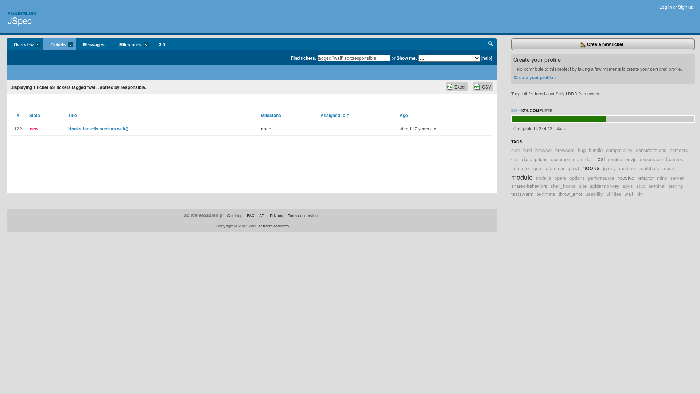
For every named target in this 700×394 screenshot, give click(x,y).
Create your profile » (535, 77)
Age (404, 115)
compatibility (619, 150)
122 (18, 128)
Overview (20, 44)
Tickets (54, 44)
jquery (609, 168)
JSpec (20, 20)
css (515, 159)
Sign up (685, 7)
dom (589, 159)
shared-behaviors (529, 185)
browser (543, 150)
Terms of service (303, 215)
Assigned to (335, 115)
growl (573, 168)
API (262, 215)
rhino (662, 177)
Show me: (407, 58)
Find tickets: (303, 58)
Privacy (276, 215)
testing (676, 185)
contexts (679, 150)
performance (601, 177)
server (677, 177)
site (583, 185)
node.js (543, 177)
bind (527, 150)
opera (560, 177)
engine (615, 159)
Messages (94, 44)
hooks (591, 167)
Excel (460, 86)
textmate (546, 193)
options (577, 177)
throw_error (570, 193)
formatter (520, 168)
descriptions (535, 159)
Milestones (127, 44)
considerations (651, 150)
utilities (613, 193)
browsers (565, 150)
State (34, 115)
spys (628, 185)
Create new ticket (604, 44)
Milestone (271, 115)
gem (537, 168)
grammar (555, 168)
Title (72, 115)
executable (651, 159)
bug (582, 150)
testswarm (522, 193)
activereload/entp (203, 215)
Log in (666, 7)
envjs (631, 159)
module (522, 177)
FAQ (251, 215)
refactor (646, 177)
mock (668, 168)
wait (629, 193)
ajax (515, 150)
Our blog (234, 215)
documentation (566, 159)
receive (626, 177)
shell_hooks (563, 185)
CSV (486, 86)
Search (491, 44)
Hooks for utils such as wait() (98, 128)
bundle (596, 150)
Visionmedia (22, 13)
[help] (486, 58)
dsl (601, 159)
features (674, 159)
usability (594, 193)
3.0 (162, 44)
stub (640, 185)
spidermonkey (604, 185)
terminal (657, 185)
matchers (649, 168)
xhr (640, 193)
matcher (627, 168)
